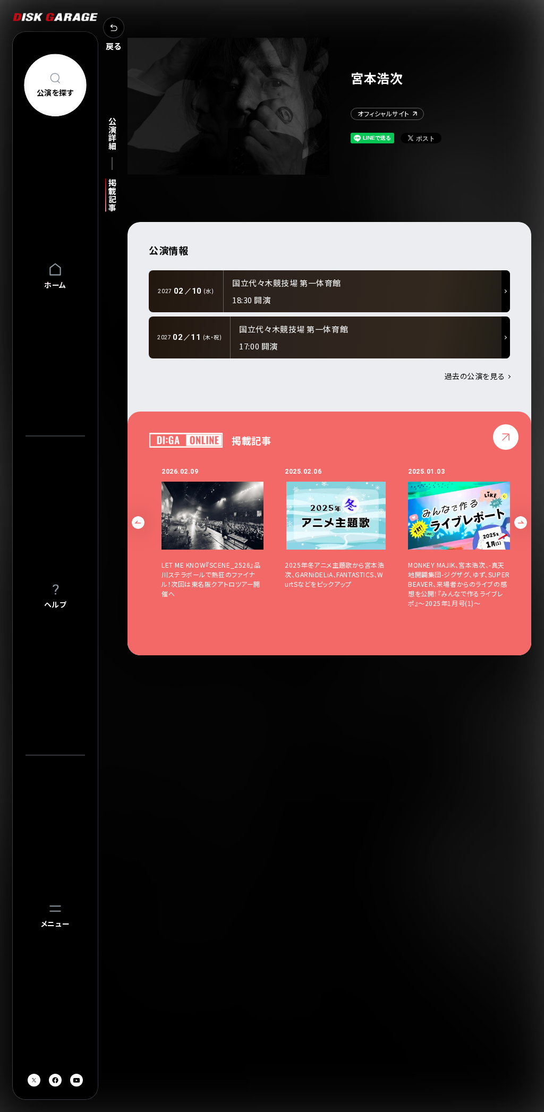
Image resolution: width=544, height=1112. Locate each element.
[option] (223, 537)
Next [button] (520, 522)
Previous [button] (138, 522)
